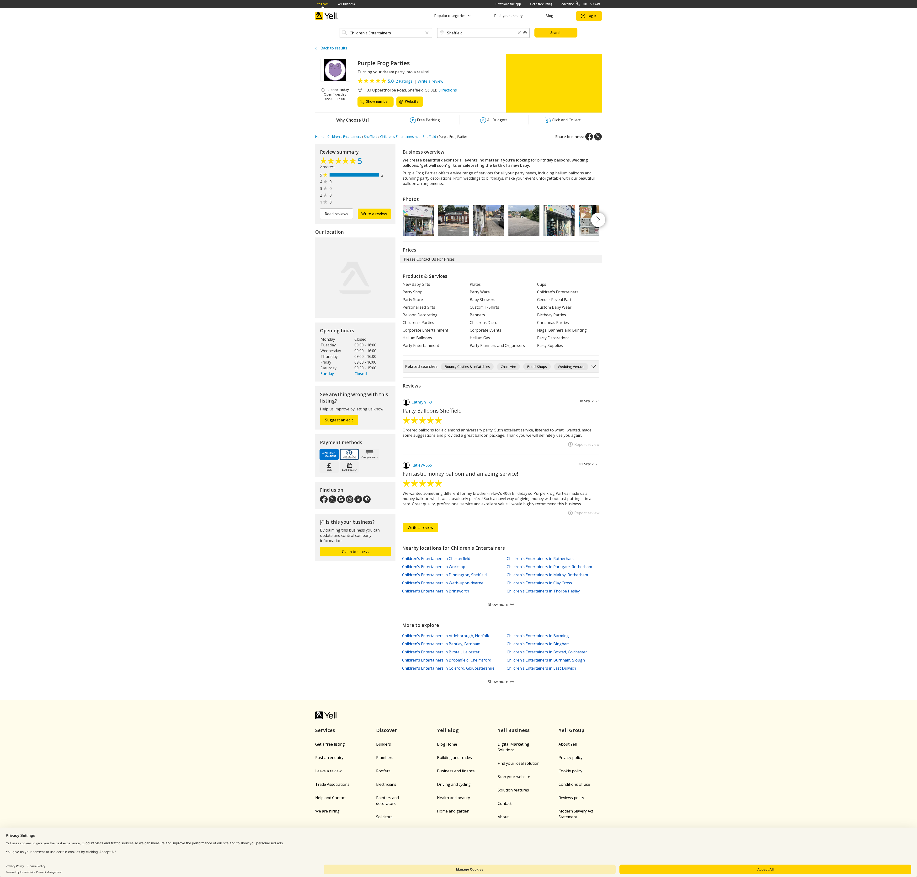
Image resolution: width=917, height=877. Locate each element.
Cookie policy (570, 771)
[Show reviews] (339, 162)
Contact (505, 803)
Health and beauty (453, 797)
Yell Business (346, 4)
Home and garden (453, 811)
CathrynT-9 (421, 402)
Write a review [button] (374, 213)
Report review (586, 444)
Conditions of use (574, 784)
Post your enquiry (508, 15)
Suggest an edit (339, 420)
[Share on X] (598, 136)
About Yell (568, 744)
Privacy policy (570, 757)
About (503, 816)
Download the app (508, 4)
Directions (447, 90)
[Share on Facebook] (589, 136)
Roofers (383, 771)
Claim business (355, 551)
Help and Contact (330, 797)
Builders (383, 744)
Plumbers (384, 757)
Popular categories (449, 15)
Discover (386, 730)
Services (325, 730)
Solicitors (384, 816)
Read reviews (336, 213)
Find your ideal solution (518, 763)
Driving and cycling (454, 784)
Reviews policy (571, 797)
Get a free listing (541, 4)
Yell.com (323, 4)
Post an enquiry (329, 757)
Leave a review (328, 771)
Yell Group (571, 730)
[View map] (355, 277)
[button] (427, 33)
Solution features (513, 790)
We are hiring (327, 811)
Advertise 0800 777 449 (580, 4)
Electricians (386, 784)
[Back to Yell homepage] (327, 16)
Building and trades (454, 757)
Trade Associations (332, 784)
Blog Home (447, 744)
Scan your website (514, 776)
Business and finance (456, 771)
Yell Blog (448, 730)
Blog (549, 15)
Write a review (430, 81)
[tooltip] (525, 33)
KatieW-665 (421, 465)
